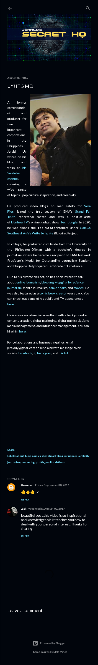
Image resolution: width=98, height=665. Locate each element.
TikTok (64, 353)
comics (36, 456)
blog (28, 456)
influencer (70, 456)
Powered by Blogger (53, 643)
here (10, 304)
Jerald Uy (83, 456)
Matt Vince (60, 652)
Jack (23, 508)
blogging (47, 282)
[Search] (88, 7)
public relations (55, 462)
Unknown (27, 485)
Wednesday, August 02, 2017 (46, 508)
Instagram (44, 353)
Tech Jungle (69, 222)
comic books (57, 288)
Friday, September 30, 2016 (52, 485)
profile (40, 462)
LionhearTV (19, 222)
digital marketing (52, 456)
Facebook (25, 353)
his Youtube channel (16, 173)
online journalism (28, 282)
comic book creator (53, 293)
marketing (28, 462)
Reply (25, 499)
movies (79, 288)
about (20, 456)
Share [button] (11, 449)
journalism (14, 462)
